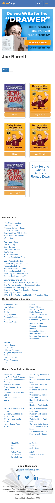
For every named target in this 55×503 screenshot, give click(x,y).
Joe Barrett (14, 56)
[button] (14, 114)
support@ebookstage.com (29, 469)
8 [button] (11, 70)
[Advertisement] (27, 500)
